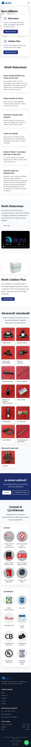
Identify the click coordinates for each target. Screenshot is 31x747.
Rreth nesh (7, 225)
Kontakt (6, 492)
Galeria (3, 701)
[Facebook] (14, 744)
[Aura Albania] (6, 678)
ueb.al (19, 741)
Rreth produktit (8, 299)
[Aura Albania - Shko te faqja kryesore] (6, 2)
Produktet (4, 698)
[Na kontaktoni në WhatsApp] (26, 742)
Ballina (3, 692)
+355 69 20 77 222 (20, 492)
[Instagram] (17, 744)
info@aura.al (7, 714)
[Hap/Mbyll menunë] (28, 2)
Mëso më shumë (11, 31)
